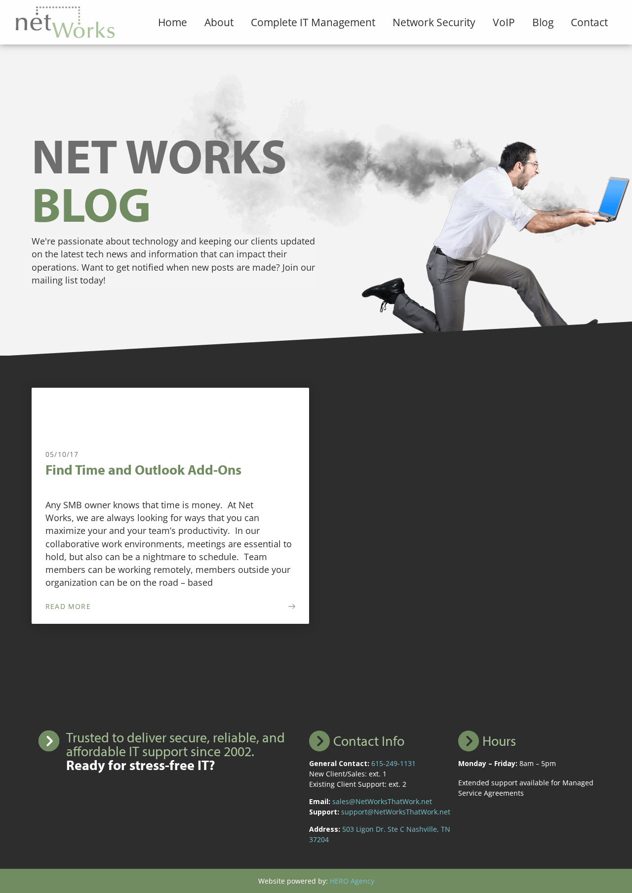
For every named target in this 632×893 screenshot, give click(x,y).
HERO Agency (352, 881)
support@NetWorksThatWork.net (395, 811)
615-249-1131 (393, 763)
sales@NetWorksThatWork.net (382, 801)
